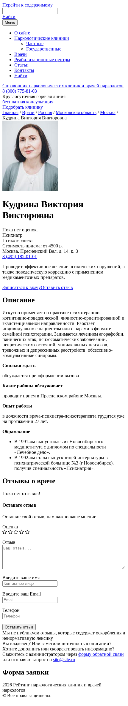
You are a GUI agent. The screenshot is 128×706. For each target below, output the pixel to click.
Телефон (11, 610)
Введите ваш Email (21, 593)
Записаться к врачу (21, 287)
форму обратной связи (101, 654)
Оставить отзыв (57, 287)
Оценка (10, 526)
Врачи (20, 54)
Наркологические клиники (41, 38)
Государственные (43, 48)
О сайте (22, 32)
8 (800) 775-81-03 (19, 91)
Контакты (24, 70)
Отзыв (8, 542)
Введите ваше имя (21, 577)
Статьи (21, 64)
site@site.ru (64, 659)
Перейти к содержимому (27, 4)
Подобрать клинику (22, 107)
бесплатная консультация (27, 101)
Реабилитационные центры (42, 59)
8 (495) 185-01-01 (19, 256)
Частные (34, 43)
